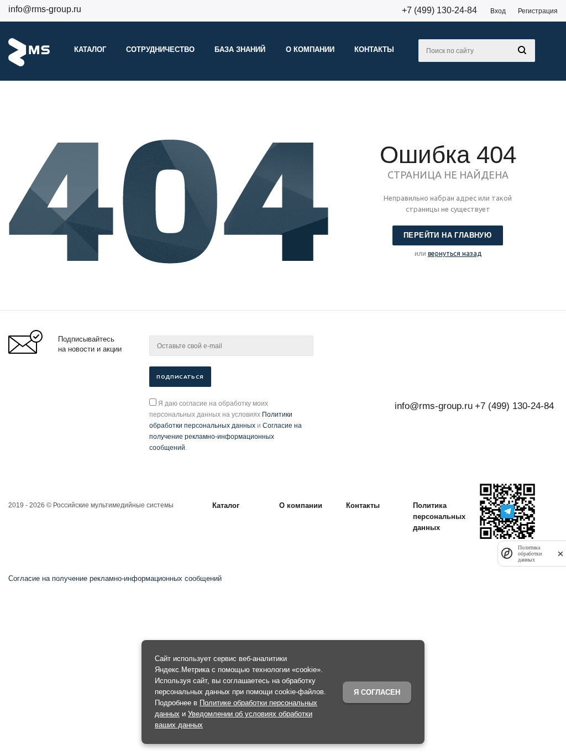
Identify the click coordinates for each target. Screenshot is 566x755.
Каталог (225, 505)
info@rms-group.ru (44, 9)
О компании (300, 505)
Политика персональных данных (439, 516)
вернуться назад (454, 253)
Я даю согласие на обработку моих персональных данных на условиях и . (225, 426)
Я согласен (377, 692)
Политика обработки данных (530, 553)
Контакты (363, 505)
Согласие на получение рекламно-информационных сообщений (225, 437)
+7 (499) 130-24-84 (439, 10)
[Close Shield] (560, 553)
